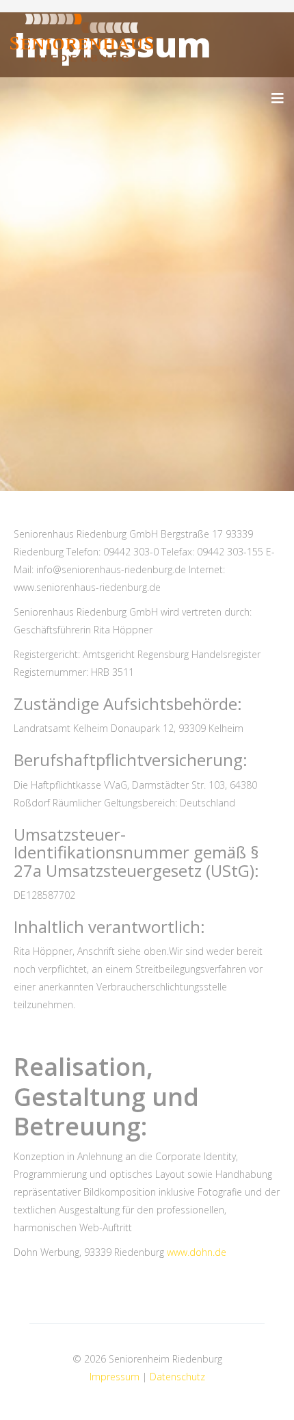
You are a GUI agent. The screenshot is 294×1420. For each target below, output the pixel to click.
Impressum (116, 1376)
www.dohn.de (196, 1252)
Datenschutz (177, 1376)
